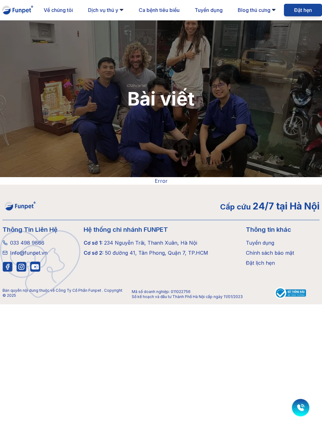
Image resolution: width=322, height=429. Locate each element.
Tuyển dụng (209, 10)
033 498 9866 (27, 243)
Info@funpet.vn (28, 253)
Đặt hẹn (303, 10)
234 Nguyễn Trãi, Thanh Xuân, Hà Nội (140, 243)
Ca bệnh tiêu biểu (159, 10)
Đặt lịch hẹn (260, 263)
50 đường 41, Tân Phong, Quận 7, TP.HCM (146, 253)
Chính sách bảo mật (270, 253)
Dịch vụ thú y (103, 10)
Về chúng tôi (58, 10)
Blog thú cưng (254, 10)
